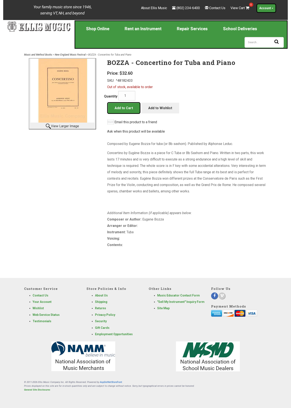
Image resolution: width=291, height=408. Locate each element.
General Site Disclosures (37, 389)
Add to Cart (124, 108)
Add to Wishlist (160, 108)
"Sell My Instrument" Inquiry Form (181, 301)
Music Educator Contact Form (178, 295)
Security (101, 321)
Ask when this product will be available (136, 131)
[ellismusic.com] (38, 26)
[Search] (276, 42)
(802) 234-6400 (188, 8)
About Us (101, 295)
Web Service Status (46, 314)
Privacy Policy (105, 314)
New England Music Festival (70, 54)
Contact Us (217, 8)
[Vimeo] (222, 296)
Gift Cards (102, 327)
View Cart (240, 8)
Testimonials (42, 321)
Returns (100, 308)
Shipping (101, 301)
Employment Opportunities (114, 334)
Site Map (163, 308)
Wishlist (38, 308)
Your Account (42, 301)
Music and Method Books (38, 54)
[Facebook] (214, 296)
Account (265, 8)
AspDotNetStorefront (111, 382)
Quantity (110, 96)
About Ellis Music (154, 8)
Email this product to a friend (135, 122)
